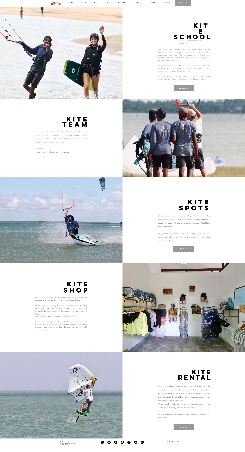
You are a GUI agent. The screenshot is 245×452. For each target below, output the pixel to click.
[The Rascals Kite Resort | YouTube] (135, 442)
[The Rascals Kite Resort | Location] (115, 442)
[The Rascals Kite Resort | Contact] (102, 442)
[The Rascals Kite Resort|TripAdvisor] (142, 442)
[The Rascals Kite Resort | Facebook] (129, 442)
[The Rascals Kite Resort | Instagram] (122, 442)
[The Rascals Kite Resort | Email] (109, 442)
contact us (64, 152)
